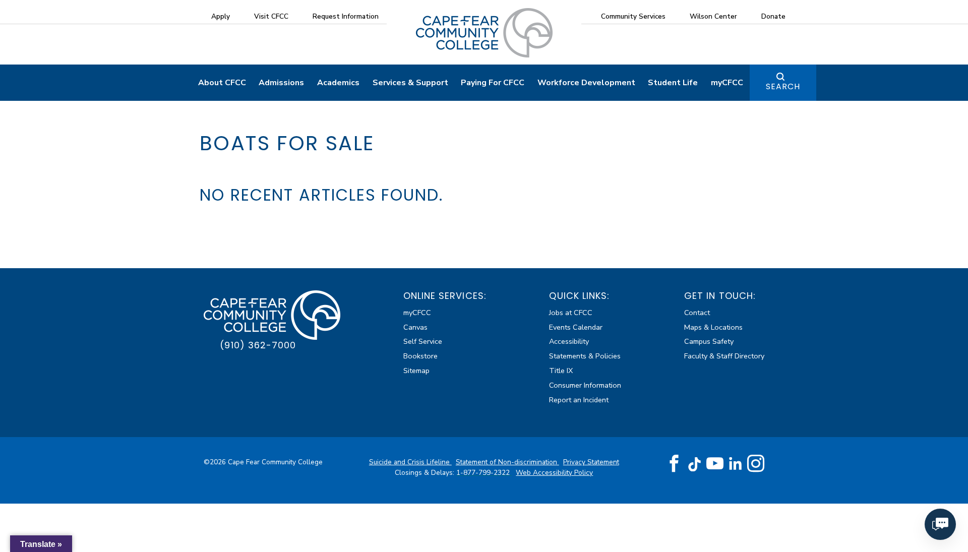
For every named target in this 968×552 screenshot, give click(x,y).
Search (783, 86)
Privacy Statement (591, 462)
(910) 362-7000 (258, 345)
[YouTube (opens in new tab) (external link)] (714, 463)
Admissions (281, 82)
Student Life (673, 82)
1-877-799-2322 (484, 472)
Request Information (346, 16)
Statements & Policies (585, 356)
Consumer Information (585, 385)
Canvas (415, 327)
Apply (220, 16)
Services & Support (410, 82)
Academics (338, 82)
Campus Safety (709, 341)
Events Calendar (575, 327)
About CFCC (222, 82)
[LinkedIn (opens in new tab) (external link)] (735, 463)
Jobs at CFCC (570, 313)
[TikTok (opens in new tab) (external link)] (694, 463)
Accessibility (569, 341)
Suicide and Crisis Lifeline (410, 462)
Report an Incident (579, 400)
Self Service (422, 341)
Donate (773, 16)
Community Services (633, 16)
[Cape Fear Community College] (484, 32)
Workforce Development (586, 82)
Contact (697, 313)
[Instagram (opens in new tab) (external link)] (755, 463)
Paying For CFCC (492, 82)
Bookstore (420, 356)
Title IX (561, 370)
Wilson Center (713, 16)
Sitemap (416, 370)
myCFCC (727, 82)
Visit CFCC (271, 16)
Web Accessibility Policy (554, 472)
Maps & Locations (713, 327)
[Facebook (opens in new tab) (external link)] (674, 463)
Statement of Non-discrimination (507, 462)
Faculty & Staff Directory (724, 356)
